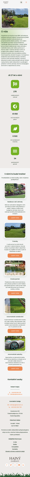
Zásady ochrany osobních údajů (15, 451)
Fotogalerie (15, 447)
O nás (15, 442)
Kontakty (15, 449)
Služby (15, 444)
